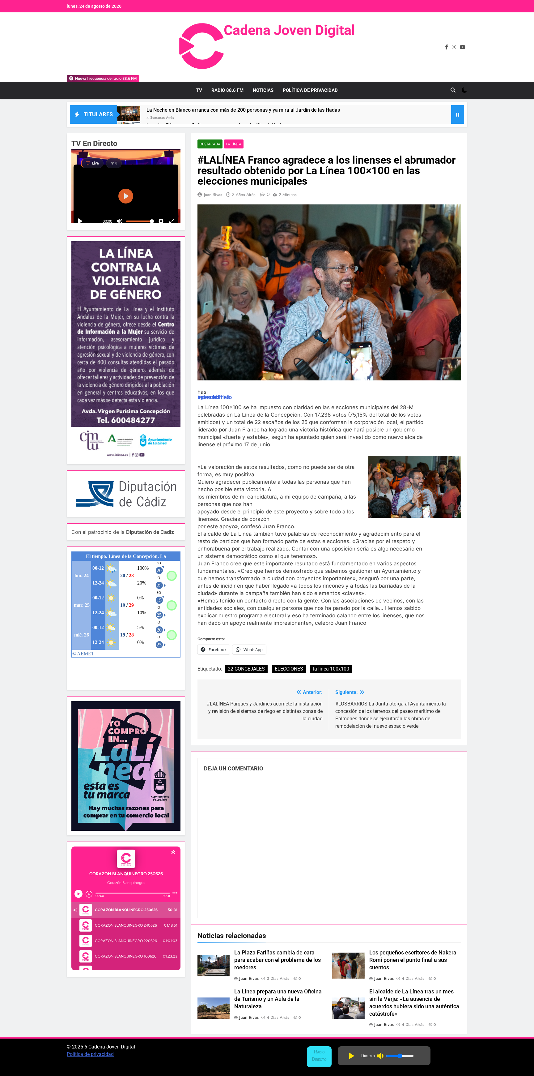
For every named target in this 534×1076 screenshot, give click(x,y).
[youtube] (462, 47)
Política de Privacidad (310, 90)
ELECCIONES (289, 669)
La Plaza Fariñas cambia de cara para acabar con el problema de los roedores (277, 960)
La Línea (233, 144)
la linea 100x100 (331, 669)
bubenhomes (213, 397)
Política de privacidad (90, 1054)
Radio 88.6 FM (227, 90)
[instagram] (454, 47)
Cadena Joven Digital (289, 30)
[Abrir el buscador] (453, 90)
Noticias (263, 90)
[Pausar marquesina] (457, 114)
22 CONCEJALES (246, 669)
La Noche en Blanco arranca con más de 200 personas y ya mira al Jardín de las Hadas (243, 110)
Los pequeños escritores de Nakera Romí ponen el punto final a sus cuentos (412, 960)
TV (199, 90)
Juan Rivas (213, 194)
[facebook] (446, 47)
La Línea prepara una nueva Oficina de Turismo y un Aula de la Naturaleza (278, 999)
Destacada (210, 144)
